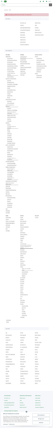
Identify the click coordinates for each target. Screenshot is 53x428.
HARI (36, 354)
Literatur (7, 191)
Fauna (36, 349)
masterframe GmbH (39, 34)
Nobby (36, 361)
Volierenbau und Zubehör (11, 181)
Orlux (23, 309)
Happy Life (22, 354)
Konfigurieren (41, 418)
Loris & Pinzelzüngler (11, 67)
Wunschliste (23, 42)
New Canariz (23, 253)
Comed (21, 288)
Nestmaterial (10, 154)
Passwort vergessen (24, 44)
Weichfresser (10, 69)
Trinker (8, 131)
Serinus (22, 263)
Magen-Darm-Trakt (11, 115)
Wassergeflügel (23, 61)
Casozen (22, 228)
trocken (8, 93)
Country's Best (25, 305)
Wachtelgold (8, 383)
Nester (8, 152)
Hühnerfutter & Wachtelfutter (23, 57)
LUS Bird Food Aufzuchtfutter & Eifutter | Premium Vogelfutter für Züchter (26, 246)
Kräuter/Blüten (10, 76)
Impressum (5, 424)
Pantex (21, 255)
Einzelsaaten (10, 62)
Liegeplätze (38, 69)
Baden (8, 129)
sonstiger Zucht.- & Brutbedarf (11, 158)
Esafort (21, 349)
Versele (21, 304)
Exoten (8, 88)
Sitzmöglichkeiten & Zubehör (11, 127)
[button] (40, 1)
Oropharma (24, 315)
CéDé (21, 230)
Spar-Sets (8, 193)
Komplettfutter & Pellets (12, 66)
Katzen (36, 73)
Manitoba (22, 249)
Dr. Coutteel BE (23, 347)
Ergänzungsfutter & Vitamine (10, 105)
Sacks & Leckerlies (40, 60)
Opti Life (22, 364)
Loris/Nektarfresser (11, 90)
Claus (21, 290)
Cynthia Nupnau (9, 344)
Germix (21, 287)
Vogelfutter (8, 56)
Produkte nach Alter (40, 64)
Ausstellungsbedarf (10, 161)
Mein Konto (22, 37)
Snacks (7, 219)
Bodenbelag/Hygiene (10, 223)
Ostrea (36, 366)
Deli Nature (22, 232)
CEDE (36, 339)
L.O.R (21, 242)
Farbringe (9, 137)
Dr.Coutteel (22, 277)
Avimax (21, 219)
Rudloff (21, 376)
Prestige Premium (24, 371)
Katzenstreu (39, 77)
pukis (21, 259)
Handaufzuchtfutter (11, 64)
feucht (8, 97)
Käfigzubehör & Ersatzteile (10, 178)
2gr (21, 298)
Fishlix (7, 352)
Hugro (21, 240)
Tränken (22, 65)
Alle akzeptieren (41, 415)
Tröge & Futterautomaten (25, 67)
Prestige (23, 311)
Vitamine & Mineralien (25, 63)
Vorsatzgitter (10, 174)
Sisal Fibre (22, 300)
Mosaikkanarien (10, 82)
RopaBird (22, 279)
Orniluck (37, 364)
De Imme (22, 281)
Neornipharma (23, 251)
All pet (21, 217)
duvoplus (37, 347)
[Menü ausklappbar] (1, 1)
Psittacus (22, 257)
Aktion (7, 322)
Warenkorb (22, 34)
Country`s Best (38, 342)
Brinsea (36, 337)
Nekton (21, 292)
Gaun (21, 352)
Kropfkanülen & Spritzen (12, 148)
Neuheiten (8, 320)
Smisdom (37, 378)
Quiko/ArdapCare (24, 294)
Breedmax (9, 101)
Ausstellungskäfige (11, 163)
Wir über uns (23, 22)
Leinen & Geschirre (40, 67)
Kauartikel (38, 62)
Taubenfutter (23, 59)
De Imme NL (23, 344)
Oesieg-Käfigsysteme (10, 364)
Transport (9, 135)
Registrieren (23, 39)
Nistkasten (9, 156)
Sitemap (36, 27)
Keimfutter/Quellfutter (12, 60)
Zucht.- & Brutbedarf (10, 145)
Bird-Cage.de (23, 335)
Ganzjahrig (9, 207)
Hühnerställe (23, 73)
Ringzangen (9, 141)
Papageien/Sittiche (11, 86)
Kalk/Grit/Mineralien (11, 117)
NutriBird (24, 313)
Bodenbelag (8, 188)
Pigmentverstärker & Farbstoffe (11, 112)
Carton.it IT (8, 339)
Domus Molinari (23, 234)
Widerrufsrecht (38, 32)
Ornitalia (22, 283)
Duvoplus (22, 236)
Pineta (21, 266)
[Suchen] (50, 4)
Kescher (9, 124)
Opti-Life (24, 307)
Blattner (22, 225)
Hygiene (23, 275)
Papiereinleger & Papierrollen (10, 169)
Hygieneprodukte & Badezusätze (10, 183)
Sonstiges (9, 121)
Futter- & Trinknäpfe (10, 221)
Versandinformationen (25, 30)
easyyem (22, 238)
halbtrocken (9, 95)
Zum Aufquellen (10, 103)
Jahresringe (9, 139)
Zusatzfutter (24, 273)
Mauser (9, 201)
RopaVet (7, 376)
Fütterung (9, 133)
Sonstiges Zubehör (11, 143)
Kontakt (22, 25)
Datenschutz (12, 424)
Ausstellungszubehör (11, 165)
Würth (36, 383)
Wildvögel (8, 210)
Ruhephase (9, 205)
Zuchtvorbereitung (11, 197)
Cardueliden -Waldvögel (12, 84)
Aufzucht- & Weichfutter (11, 78)
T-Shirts (36, 217)
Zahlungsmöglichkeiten (25, 27)
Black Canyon (23, 223)
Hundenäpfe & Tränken (41, 66)
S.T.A (21, 296)
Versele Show (38, 380)
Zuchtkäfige (9, 176)
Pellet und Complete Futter (26, 269)
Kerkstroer (22, 356)
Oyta (7, 368)
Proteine (9, 119)
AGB (36, 25)
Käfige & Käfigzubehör (10, 167)
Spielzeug (8, 186)
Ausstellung (9, 203)
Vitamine (9, 108)
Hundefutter (39, 58)
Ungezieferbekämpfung (11, 190)
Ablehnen (41, 422)
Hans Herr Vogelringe (10, 354)
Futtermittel (8, 217)
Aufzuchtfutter (25, 272)
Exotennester (10, 146)
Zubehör (7, 122)
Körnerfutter (10, 58)
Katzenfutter (39, 75)
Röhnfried (22, 261)
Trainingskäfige (10, 172)
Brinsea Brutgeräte (24, 226)
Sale (6, 208)
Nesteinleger (10, 150)
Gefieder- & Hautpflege (12, 110)
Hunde (36, 56)
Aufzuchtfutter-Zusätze (11, 99)
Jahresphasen (9, 195)
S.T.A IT (36, 376)
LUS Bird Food (9, 359)
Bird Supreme (23, 221)
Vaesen (21, 285)
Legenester (22, 71)
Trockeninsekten (10, 71)
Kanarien (9, 80)
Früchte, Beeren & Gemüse (11, 74)
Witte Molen (23, 265)
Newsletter (22, 32)
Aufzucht (9, 199)
